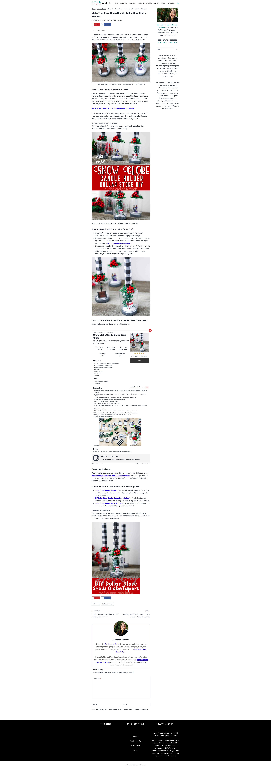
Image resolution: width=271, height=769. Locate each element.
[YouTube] (139, 731)
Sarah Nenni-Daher (99, 20)
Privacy (135, 750)
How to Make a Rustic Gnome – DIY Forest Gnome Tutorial (105, 614)
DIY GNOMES (105, 724)
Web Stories (135, 746)
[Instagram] (131, 731)
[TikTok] (143, 731)
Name (95, 704)
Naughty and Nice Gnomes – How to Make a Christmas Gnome (136, 614)
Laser (140, 3)
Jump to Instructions (99, 30)
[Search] (177, 49)
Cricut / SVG (147, 3)
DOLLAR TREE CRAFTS (165, 724)
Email (125, 704)
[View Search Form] (178, 3)
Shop (117, 3)
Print (139, 360)
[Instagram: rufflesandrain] (97, 458)
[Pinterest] (109, 3)
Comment (97, 679)
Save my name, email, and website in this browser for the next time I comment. (120, 710)
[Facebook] (128, 731)
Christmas (96, 604)
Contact (135, 736)
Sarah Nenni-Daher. (112, 644)
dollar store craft (107, 604)
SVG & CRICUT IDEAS (135, 724)
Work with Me (135, 741)
